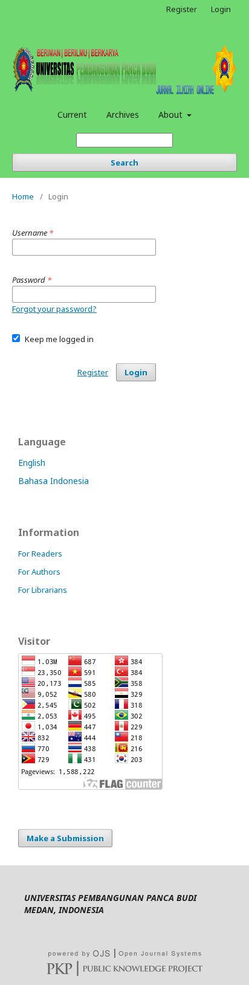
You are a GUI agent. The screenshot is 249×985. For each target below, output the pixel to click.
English (31, 462)
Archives (122, 114)
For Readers (40, 553)
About (171, 114)
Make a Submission (65, 838)
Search (124, 162)
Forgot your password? (54, 308)
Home (23, 196)
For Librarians (42, 589)
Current (72, 114)
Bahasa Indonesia (53, 480)
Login (221, 9)
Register (181, 9)
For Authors (39, 571)
